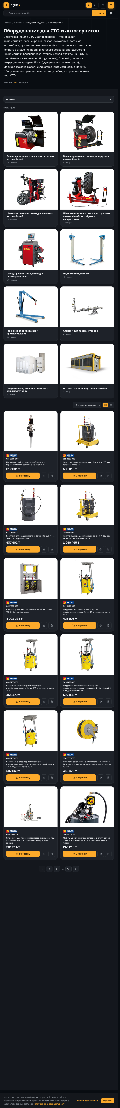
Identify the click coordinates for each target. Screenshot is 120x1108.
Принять (107, 1100)
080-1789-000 (12, 834)
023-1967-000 (12, 606)
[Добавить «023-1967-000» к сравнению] (44, 625)
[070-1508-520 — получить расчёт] (108, 777)
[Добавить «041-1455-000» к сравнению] (100, 701)
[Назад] (42, 869)
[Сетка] (105, 405)
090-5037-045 (69, 834)
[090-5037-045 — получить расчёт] (108, 854)
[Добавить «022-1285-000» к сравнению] (100, 476)
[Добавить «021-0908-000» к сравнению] (44, 476)
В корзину (24, 475)
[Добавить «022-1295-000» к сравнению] (100, 549)
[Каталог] (111, 5)
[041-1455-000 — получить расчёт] (108, 701)
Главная (7, 22)
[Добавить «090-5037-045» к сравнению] (100, 854)
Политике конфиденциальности (49, 1104)
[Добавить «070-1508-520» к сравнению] (100, 777)
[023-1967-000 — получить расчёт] (51, 625)
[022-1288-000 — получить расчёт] (51, 549)
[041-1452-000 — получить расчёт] (108, 625)
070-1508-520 (69, 758)
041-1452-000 (69, 606)
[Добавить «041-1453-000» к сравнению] (44, 701)
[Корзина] (111, 13)
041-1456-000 (12, 758)
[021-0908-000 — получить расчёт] (51, 476)
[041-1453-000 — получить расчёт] (51, 701)
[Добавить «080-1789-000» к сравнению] (44, 854)
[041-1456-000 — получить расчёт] (51, 777)
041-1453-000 (12, 682)
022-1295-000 (69, 532)
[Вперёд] (76, 869)
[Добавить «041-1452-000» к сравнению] (100, 625)
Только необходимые (86, 1100)
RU (89, 5)
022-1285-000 (69, 459)
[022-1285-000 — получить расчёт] (108, 476)
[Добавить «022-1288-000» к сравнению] (44, 549)
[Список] (111, 405)
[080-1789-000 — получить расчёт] (51, 854)
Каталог (18, 22)
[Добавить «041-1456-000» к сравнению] (44, 777)
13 (68, 868)
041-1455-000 (69, 682)
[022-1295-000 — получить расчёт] (108, 549)
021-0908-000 (12, 459)
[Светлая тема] (103, 5)
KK (95, 5)
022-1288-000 (12, 532)
